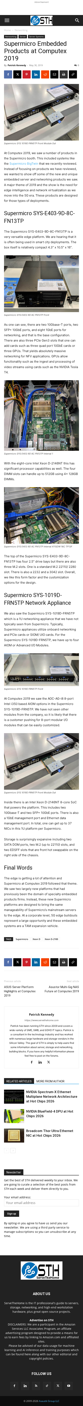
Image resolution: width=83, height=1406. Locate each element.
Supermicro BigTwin (23, 163)
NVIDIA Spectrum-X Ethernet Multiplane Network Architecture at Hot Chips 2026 (51, 1096)
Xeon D (36, 939)
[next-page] (13, 1150)
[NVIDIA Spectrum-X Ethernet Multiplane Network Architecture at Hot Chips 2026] (14, 1097)
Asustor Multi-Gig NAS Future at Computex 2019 (62, 989)
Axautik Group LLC (49, 1401)
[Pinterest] (27, 74)
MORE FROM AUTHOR (50, 1081)
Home (7, 30)
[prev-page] (6, 1150)
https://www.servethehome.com (42, 1020)
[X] (17, 74)
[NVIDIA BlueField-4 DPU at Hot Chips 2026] (14, 1116)
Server (23, 36)
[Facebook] (8, 74)
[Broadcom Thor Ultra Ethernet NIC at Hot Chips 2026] (14, 1136)
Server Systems (36, 36)
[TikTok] (47, 1386)
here (28, 1354)
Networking (21, 30)
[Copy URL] (73, 74)
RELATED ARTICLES (19, 1081)
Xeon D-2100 (51, 939)
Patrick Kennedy (17, 65)
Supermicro (22, 939)
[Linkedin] (36, 74)
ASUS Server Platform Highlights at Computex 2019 (19, 991)
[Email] (54, 74)
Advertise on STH (42, 1320)
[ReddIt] (45, 74)
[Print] (64, 74)
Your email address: (17, 1197)
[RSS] (36, 1386)
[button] (6, 20)
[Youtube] (69, 1386)
